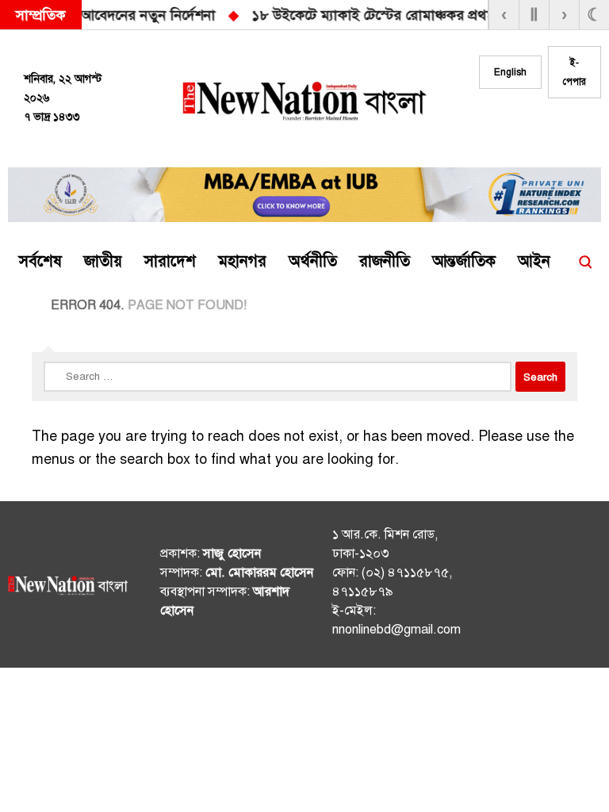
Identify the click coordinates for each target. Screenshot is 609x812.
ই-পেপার (574, 72)
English (510, 72)
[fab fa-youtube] (580, 128)
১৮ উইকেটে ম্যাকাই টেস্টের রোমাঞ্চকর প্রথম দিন (163, 15)
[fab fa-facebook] (516, 128)
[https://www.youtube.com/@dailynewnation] (584, 588)
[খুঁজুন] (585, 262)
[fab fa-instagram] (548, 128)
